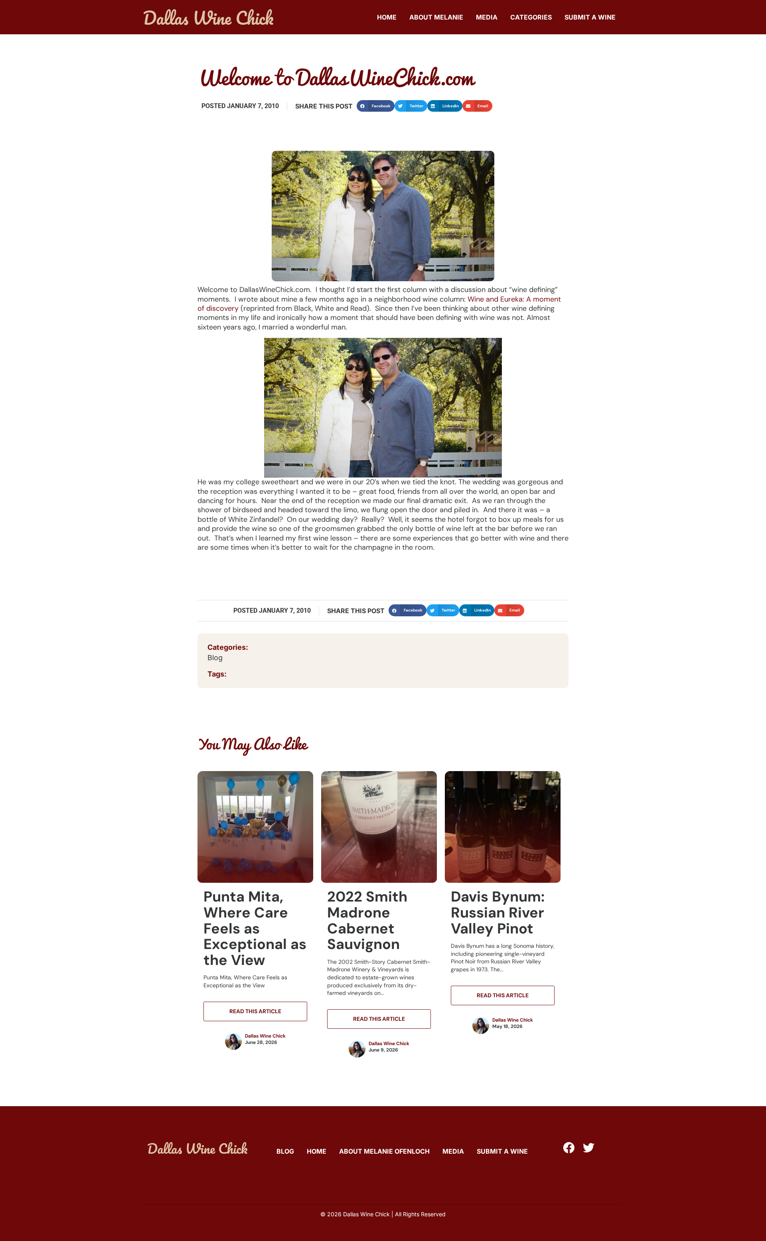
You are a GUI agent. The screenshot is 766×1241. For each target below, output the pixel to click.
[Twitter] (588, 1148)
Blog (215, 657)
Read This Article (255, 1011)
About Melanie (436, 17)
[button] (376, 106)
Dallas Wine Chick (265, 1036)
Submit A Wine (590, 17)
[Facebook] (568, 1148)
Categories (531, 17)
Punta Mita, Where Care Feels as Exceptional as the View (254, 928)
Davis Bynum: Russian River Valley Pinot (498, 912)
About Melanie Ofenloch (384, 1151)
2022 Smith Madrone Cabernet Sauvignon (367, 920)
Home (387, 17)
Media (487, 17)
